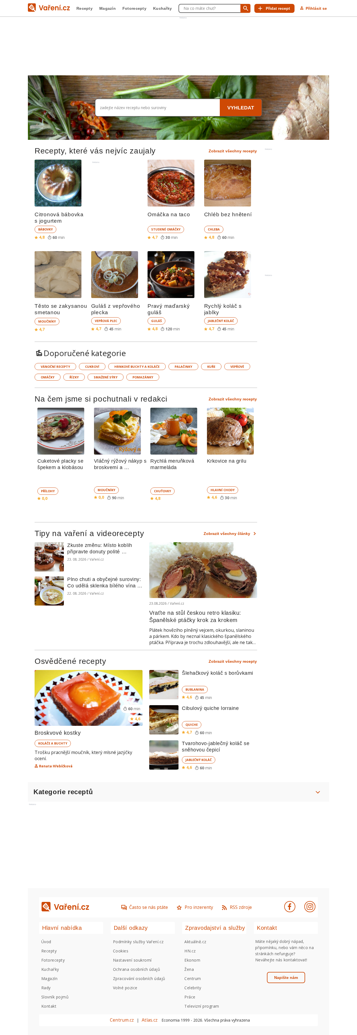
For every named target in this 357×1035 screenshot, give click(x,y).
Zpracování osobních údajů (139, 978)
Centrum (192, 978)
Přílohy (48, 491)
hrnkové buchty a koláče (137, 366)
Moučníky (47, 321)
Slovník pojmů (55, 997)
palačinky (183, 366)
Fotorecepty (134, 8)
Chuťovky (162, 491)
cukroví (92, 366)
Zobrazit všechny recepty (233, 151)
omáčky (47, 377)
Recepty (84, 8)
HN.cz (190, 951)
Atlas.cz (150, 1020)
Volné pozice (125, 987)
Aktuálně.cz (195, 941)
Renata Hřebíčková (56, 766)
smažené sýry (105, 377)
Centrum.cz (122, 1020)
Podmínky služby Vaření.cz (138, 941)
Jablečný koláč (221, 321)
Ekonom (192, 960)
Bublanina (194, 689)
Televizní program (201, 1006)
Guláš (156, 321)
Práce (189, 997)
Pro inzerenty (199, 907)
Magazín (107, 8)
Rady (46, 987)
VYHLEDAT (240, 108)
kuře (211, 366)
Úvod (46, 941)
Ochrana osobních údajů (136, 969)
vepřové (237, 366)
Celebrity (192, 987)
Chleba (214, 229)
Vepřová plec (106, 321)
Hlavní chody (223, 490)
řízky (74, 377)
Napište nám (286, 977)
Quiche (191, 724)
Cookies (120, 951)
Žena (189, 969)
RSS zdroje (241, 907)
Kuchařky (162, 8)
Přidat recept (278, 8)
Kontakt (48, 1006)
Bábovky (45, 229)
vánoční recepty (55, 366)
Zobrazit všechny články (227, 533)
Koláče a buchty (52, 743)
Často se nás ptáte (148, 907)
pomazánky (142, 377)
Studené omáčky (165, 229)
